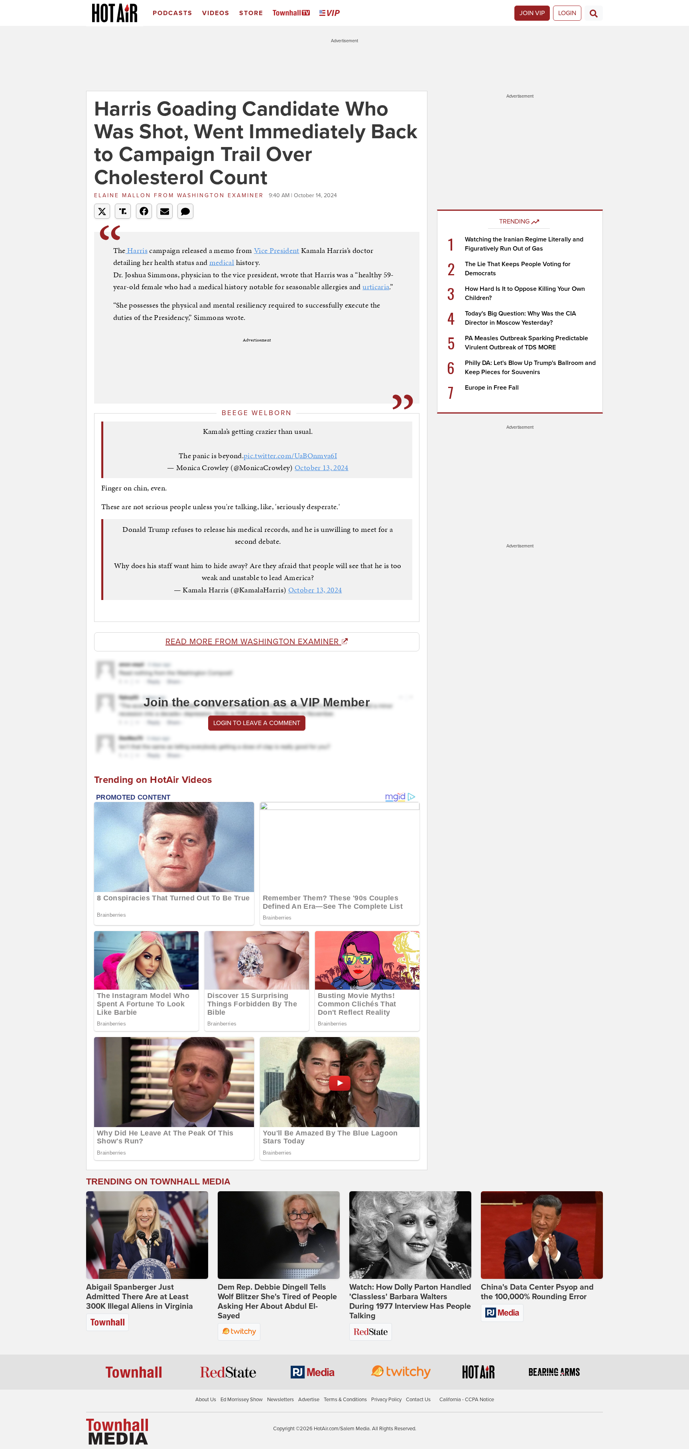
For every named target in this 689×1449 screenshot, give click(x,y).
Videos (216, 13)
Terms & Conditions (345, 1399)
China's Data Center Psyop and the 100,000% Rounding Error (537, 1292)
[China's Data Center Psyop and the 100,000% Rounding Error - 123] (542, 1235)
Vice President (276, 250)
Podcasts (173, 13)
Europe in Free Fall (492, 388)
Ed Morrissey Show (241, 1399)
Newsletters (280, 1399)
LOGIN (567, 13)
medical (221, 262)
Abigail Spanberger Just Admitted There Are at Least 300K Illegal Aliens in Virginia (139, 1296)
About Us (205, 1399)
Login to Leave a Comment (256, 723)
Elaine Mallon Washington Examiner (180, 195)
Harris (137, 250)
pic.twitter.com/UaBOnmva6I (290, 455)
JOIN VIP (532, 13)
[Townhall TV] (293, 13)
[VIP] (331, 13)
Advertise (308, 1399)
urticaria (375, 286)
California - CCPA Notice (466, 1399)
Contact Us (418, 1399)
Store (251, 13)
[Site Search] (594, 13)
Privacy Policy (386, 1399)
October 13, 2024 (321, 467)
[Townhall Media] (117, 1431)
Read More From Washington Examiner (253, 642)
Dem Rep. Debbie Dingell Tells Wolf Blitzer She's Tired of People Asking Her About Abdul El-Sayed (277, 1301)
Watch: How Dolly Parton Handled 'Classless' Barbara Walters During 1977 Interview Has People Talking (410, 1301)
